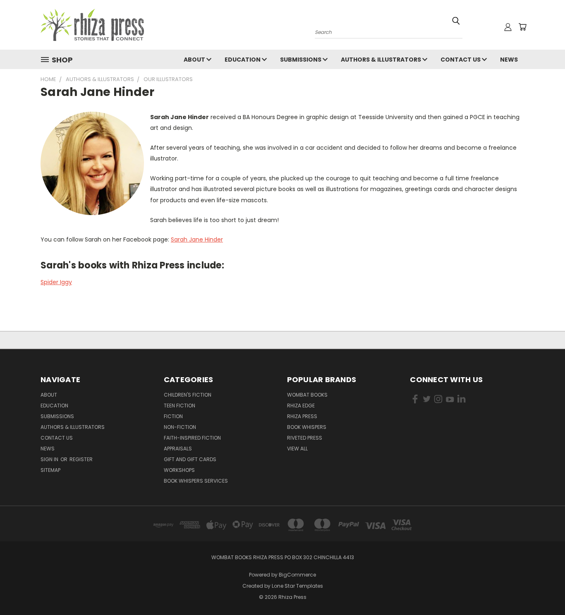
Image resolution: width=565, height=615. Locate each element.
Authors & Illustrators (381, 59)
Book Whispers (306, 427)
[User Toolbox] (508, 27)
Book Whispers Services (196, 480)
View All (297, 448)
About (195, 59)
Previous (543, 589)
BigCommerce (297, 574)
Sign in (50, 459)
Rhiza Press (302, 416)
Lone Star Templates (297, 585)
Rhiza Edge (301, 405)
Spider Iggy (56, 282)
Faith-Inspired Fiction (192, 437)
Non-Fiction (180, 427)
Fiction (173, 416)
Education (243, 59)
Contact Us (461, 59)
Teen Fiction (179, 405)
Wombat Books (307, 394)
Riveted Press (304, 437)
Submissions (301, 59)
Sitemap (50, 470)
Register (81, 459)
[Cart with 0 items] (522, 27)
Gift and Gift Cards (190, 459)
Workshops (179, 470)
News (509, 59)
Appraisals (178, 448)
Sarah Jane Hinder (197, 239)
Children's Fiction (187, 394)
